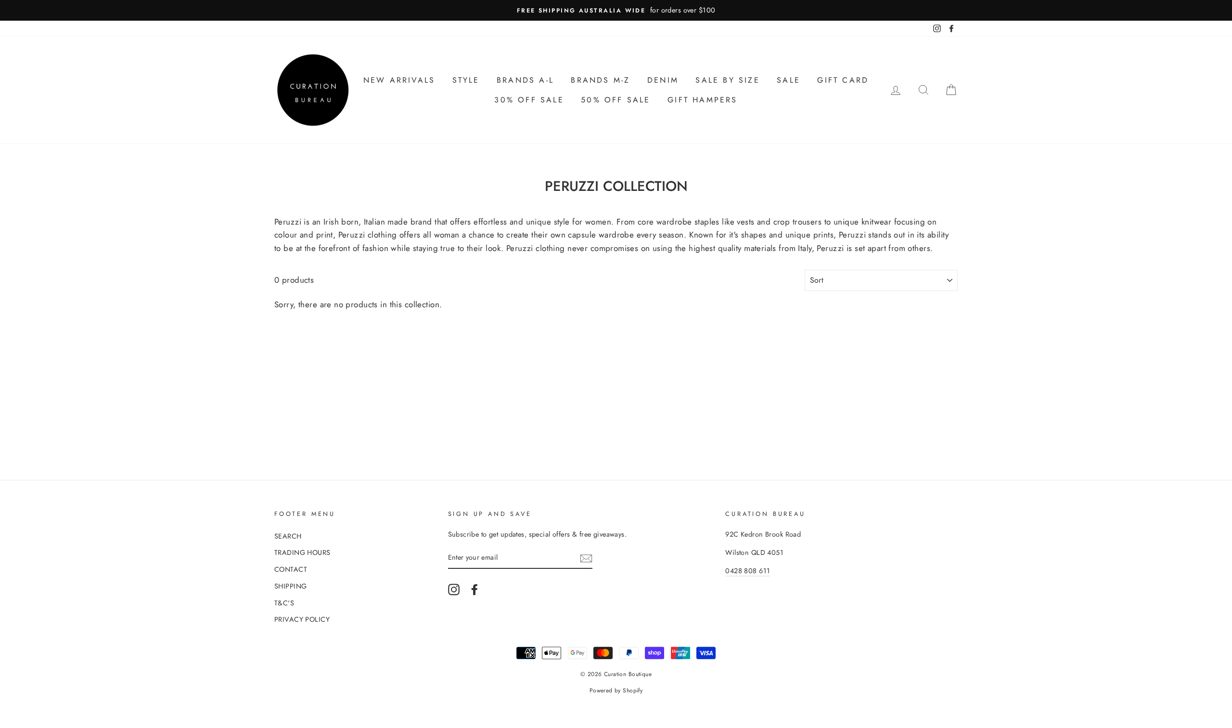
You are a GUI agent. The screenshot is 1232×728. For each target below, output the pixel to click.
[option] (616, 10)
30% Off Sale (529, 99)
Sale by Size (727, 80)
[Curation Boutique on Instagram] (454, 589)
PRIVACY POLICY (302, 619)
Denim (663, 80)
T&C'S (284, 603)
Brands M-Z (600, 80)
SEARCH (288, 536)
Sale (788, 80)
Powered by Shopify (616, 690)
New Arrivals (399, 80)
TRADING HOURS (302, 552)
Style (466, 80)
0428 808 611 (747, 571)
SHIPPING (290, 586)
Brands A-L (525, 80)
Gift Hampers (702, 99)
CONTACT (290, 569)
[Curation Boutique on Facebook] (474, 589)
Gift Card (843, 80)
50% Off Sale (615, 99)
